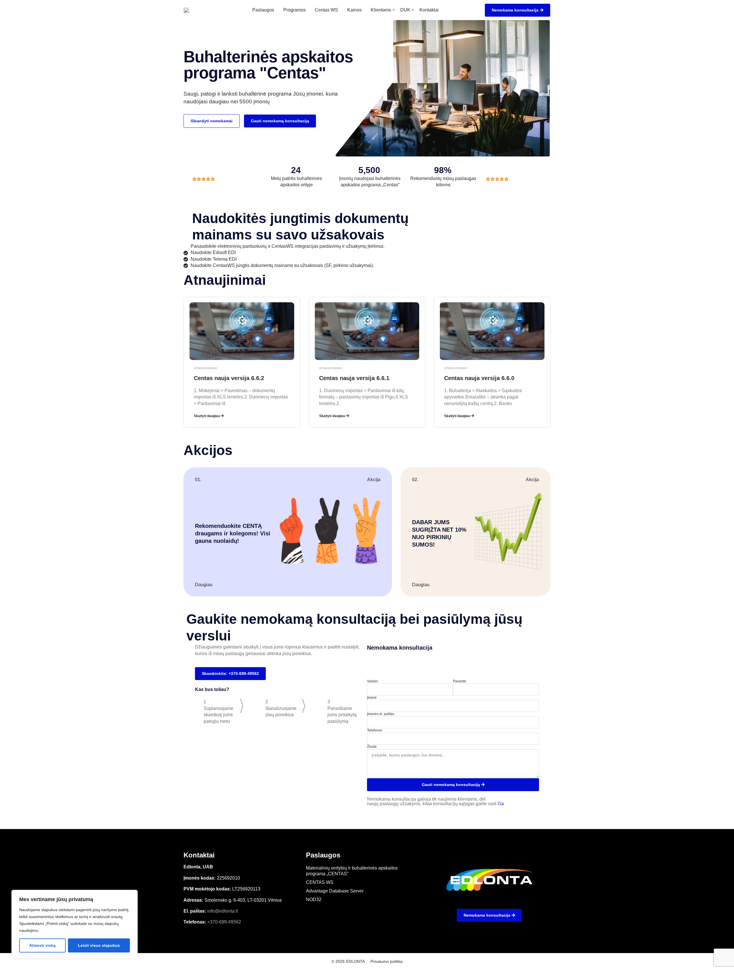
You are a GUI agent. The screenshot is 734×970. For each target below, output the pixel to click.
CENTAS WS (319, 882)
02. (415, 479)
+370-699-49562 (224, 921)
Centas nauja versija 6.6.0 (479, 378)
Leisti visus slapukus (99, 945)
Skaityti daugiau (207, 416)
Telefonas (374, 730)
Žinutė (372, 747)
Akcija (373, 479)
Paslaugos (263, 9)
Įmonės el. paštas (380, 714)
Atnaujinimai (205, 368)
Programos (294, 9)
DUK (405, 9)
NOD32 (313, 899)
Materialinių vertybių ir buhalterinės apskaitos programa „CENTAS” (352, 871)
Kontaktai (429, 9)
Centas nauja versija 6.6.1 (354, 378)
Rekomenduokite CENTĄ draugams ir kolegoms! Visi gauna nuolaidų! (232, 533)
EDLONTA (355, 961)
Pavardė (459, 681)
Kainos (354, 9)
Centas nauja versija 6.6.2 (229, 378)
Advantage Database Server (335, 890)
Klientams (381, 9)
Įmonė (372, 698)
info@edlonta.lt (222, 911)
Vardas (372, 681)
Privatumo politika (386, 961)
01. (198, 479)
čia (501, 803)
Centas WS (326, 9)
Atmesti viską (42, 945)
